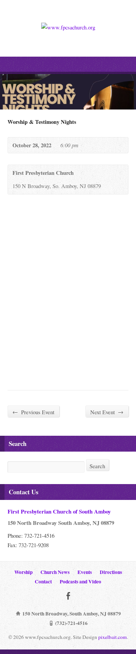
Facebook (68, 595)
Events (84, 572)
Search (97, 466)
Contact (43, 581)
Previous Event (33, 412)
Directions (111, 572)
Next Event (107, 412)
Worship (23, 572)
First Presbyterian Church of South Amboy (59, 511)
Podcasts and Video (80, 581)
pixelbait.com (112, 637)
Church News (55, 572)
